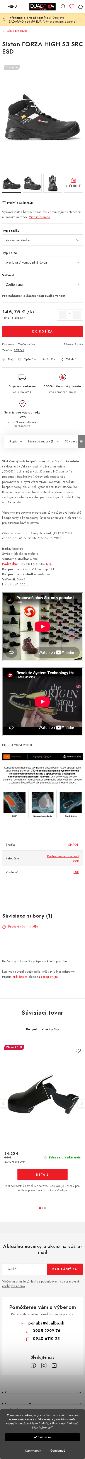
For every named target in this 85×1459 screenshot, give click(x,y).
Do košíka (42, 331)
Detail (42, 1174)
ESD (80, 518)
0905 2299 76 (46, 1331)
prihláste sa (20, 977)
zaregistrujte (49, 977)
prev (3, 1103)
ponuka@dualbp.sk (46, 1323)
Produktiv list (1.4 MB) (23, 926)
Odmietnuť (57, 1451)
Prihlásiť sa (64, 1269)
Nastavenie (33, 1451)
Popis (13, 441)
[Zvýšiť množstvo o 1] (77, 315)
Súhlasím (44, 1437)
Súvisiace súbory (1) (40, 441)
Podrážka (9, 564)
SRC (49, 564)
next (81, 1103)
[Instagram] (43, 1365)
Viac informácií (39, 217)
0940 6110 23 (46, 1338)
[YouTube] (54, 1365)
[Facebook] (33, 1365)
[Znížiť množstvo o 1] (62, 315)
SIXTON (19, 350)
